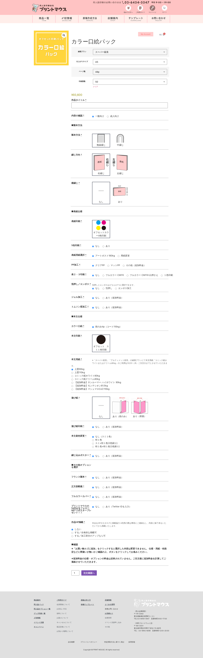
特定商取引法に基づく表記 (114, 642)
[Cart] (164, 8)
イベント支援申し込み (113, 622)
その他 (107, 627)
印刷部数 (82, 81)
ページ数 (82, 71)
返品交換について (63, 627)
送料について (62, 613)
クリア (95, 87)
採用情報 (131, 642)
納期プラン (82, 51)
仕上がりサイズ (82, 61)
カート (164, 12)
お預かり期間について (65, 631)
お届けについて (62, 618)
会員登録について (63, 604)
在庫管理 (108, 618)
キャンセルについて (64, 622)
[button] (63, 35)
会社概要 (71, 642)
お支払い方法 (62, 609)
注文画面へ (89, 573)
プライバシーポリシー (89, 642)
